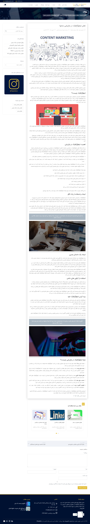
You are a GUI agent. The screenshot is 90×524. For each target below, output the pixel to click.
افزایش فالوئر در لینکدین (59, 422)
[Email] (4, 521)
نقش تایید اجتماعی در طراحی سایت (41, 423)
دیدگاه (85, 453)
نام (86, 469)
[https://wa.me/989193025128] (7, 521)
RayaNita (39, 521)
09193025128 (45, 513)
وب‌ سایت (85, 475)
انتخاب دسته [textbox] (19, 65)
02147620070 (19, 1)
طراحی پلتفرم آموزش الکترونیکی (16, 45)
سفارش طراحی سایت (18, 104)
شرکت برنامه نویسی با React (17, 51)
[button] (58, 433)
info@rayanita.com (9, 1)
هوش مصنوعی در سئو (77, 422)
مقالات (59, 5)
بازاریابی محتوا (81, 30)
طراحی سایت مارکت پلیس (17, 108)
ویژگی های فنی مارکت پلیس (17, 42)
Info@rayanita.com (50, 510)
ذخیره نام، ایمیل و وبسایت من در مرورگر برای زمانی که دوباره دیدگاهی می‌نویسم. (67, 484)
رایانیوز (36, 5)
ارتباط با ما (30, 5)
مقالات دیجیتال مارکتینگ (74, 30)
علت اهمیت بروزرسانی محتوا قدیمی (57, 236)
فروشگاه (42, 5)
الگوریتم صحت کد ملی (19, 503)
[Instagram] (9, 521)
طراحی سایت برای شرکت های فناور (15, 48)
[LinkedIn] (12, 521)
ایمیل (54, 469)
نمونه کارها (47, 5)
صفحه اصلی (64, 5)
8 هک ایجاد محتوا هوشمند (57, 341)
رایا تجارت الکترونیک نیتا (68, 521)
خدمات (53, 5)
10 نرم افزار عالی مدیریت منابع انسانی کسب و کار (17, 509)
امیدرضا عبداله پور (59, 30)
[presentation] (32, 421)
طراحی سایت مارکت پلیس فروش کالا (15, 53)
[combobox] (14, 65)
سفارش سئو (20, 111)
